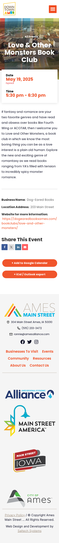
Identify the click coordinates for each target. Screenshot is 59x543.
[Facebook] (22, 342)
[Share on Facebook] (5, 247)
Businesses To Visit (22, 351)
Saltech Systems (29, 531)
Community (18, 358)
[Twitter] (29, 342)
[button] (53, 9)
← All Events (29, 36)
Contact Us (39, 365)
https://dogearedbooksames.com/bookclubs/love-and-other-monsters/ (29, 223)
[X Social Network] (11, 247)
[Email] (25, 247)
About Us (18, 365)
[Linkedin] (18, 247)
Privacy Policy (15, 515)
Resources (42, 358)
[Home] (29, 310)
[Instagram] (36, 342)
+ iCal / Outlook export (29, 274)
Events (47, 351)
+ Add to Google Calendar (30, 263)
